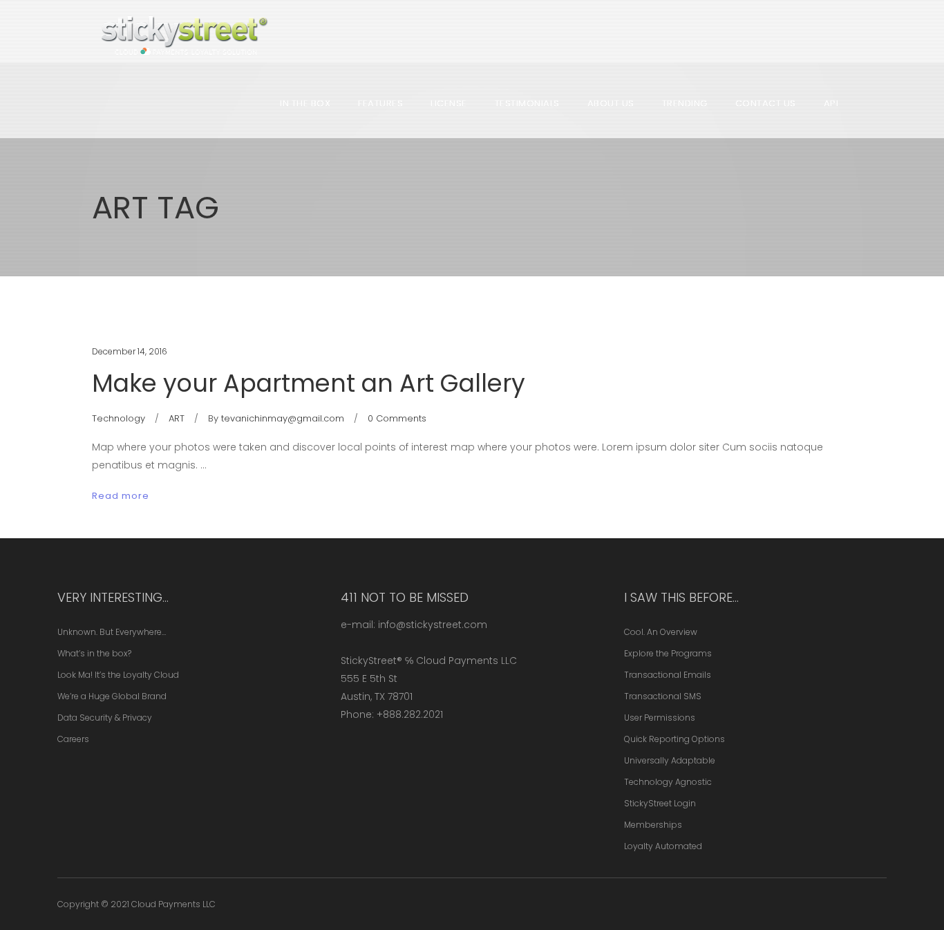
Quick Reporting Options (674, 739)
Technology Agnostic (668, 782)
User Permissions (659, 717)
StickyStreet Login (660, 803)
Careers (73, 739)
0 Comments (397, 418)
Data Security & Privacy (104, 717)
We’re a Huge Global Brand (112, 696)
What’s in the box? (94, 653)
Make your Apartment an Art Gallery (308, 383)
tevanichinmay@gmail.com (282, 418)
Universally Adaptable (669, 760)
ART (177, 418)
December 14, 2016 (129, 351)
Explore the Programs (668, 653)
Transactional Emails (667, 675)
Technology (118, 418)
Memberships (653, 825)
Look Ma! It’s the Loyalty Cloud (118, 675)
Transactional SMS (662, 696)
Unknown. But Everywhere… (111, 632)
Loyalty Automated (663, 846)
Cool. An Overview (660, 632)
